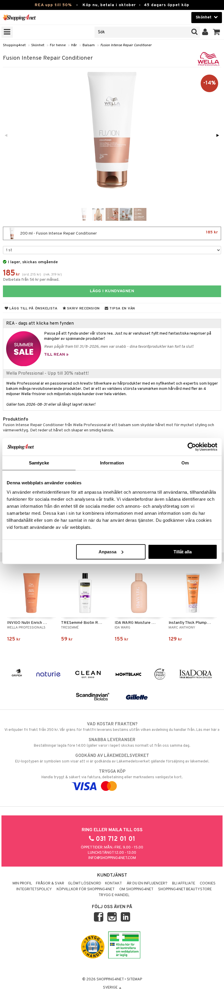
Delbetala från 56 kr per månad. (31, 279)
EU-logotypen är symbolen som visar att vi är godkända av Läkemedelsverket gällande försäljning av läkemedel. (112, 758)
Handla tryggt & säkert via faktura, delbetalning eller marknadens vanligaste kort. (112, 774)
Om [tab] (185, 462)
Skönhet (37, 45)
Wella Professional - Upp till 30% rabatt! (47, 373)
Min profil (22, 883)
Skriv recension (83, 308)
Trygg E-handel (114, 895)
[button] (217, 32)
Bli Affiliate (183, 883)
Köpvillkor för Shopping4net (86, 889)
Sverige (110, 987)
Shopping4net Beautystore (185, 889)
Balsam (89, 45)
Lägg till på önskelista (33, 308)
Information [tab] (112, 462)
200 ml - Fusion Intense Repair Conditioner (118, 233)
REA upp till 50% (53, 5)
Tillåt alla (183, 551)
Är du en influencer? (147, 883)
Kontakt (113, 883)
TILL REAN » (56, 354)
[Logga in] (205, 32)
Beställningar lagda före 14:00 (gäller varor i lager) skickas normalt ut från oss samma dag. (112, 742)
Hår (74, 45)
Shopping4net (14, 45)
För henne (58, 45)
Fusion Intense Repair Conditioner (126, 45)
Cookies (208, 883)
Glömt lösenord (84, 883)
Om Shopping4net (136, 889)
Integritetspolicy (34, 889)
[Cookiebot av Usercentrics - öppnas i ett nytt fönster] (191, 447)
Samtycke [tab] (39, 462)
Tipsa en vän (121, 308)
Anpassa (107, 551)
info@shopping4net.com (112, 858)
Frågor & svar (50, 883)
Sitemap (134, 979)
